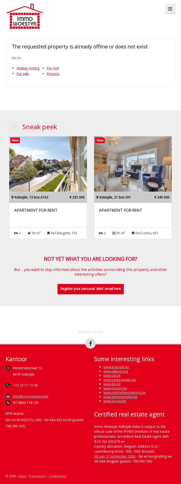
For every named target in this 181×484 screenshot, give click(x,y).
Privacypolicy (37, 476)
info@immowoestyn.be (30, 396)
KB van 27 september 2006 (115, 456)
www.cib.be (112, 375)
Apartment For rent (36, 210)
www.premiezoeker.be (120, 396)
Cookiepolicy (57, 476)
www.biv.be (112, 384)
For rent (53, 68)
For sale (22, 73)
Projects (53, 73)
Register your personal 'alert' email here (90, 288)
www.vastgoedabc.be (119, 379)
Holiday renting (27, 68)
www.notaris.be (115, 388)
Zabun (22, 476)
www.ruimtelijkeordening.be (124, 392)
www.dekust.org (115, 371)
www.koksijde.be (116, 367)
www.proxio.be (114, 401)
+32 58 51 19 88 (25, 385)
